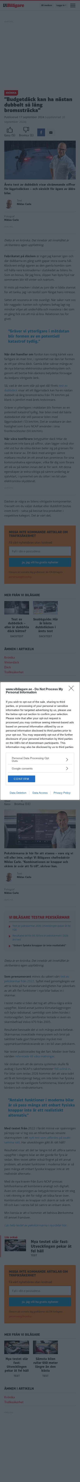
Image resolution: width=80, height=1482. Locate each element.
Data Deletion (18, 792)
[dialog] (40, 741)
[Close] (72, 689)
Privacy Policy (62, 792)
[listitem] (40, 759)
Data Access (40, 792)
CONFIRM (21, 778)
